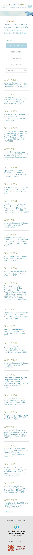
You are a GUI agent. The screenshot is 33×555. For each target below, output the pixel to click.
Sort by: (9, 41)
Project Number (16, 46)
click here (14, 30)
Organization (16, 52)
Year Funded (16, 58)
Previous (8, 512)
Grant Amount (16, 64)
